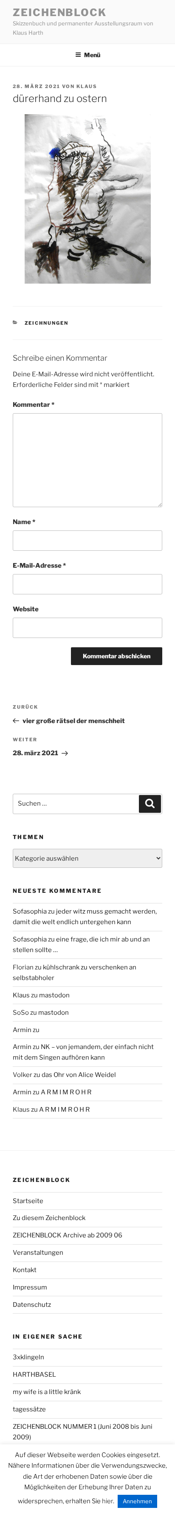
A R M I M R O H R (66, 1092)
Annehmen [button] (137, 1501)
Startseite (28, 1201)
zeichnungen (47, 323)
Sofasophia (30, 911)
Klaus (86, 86)
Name (24, 522)
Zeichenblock (60, 12)
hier (107, 1501)
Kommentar (33, 405)
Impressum (30, 1287)
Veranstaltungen (38, 1252)
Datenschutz (32, 1305)
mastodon (54, 995)
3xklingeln (28, 1357)
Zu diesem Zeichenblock (49, 1218)
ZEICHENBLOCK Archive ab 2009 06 (67, 1235)
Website (26, 609)
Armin (22, 1030)
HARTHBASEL (34, 1374)
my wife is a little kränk (47, 1392)
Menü (92, 54)
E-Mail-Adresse (39, 565)
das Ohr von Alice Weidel (79, 1075)
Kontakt (25, 1270)
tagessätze (29, 1409)
